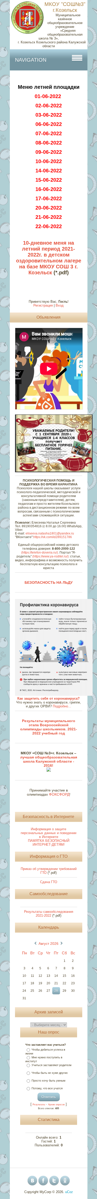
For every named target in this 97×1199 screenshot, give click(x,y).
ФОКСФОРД (59, 794)
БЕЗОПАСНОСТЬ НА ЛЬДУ (49, 582)
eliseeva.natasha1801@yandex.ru (50, 533)
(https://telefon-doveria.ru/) (39, 552)
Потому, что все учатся (47, 1088)
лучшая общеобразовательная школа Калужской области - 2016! (48, 761)
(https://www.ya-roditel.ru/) (50, 556)
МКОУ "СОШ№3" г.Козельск (64, 7)
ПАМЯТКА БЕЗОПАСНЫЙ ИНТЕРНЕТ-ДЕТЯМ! (48, 842)
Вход (60, 305)
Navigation (30, 60)
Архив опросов (56, 1104)
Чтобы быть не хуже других (50, 1072)
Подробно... (62, 706)
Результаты (39, 1104)
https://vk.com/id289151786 (52, 537)
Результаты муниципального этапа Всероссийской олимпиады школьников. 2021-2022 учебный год (48, 727)
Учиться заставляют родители (51, 1065)
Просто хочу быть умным (48, 1080)
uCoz (69, 1192)
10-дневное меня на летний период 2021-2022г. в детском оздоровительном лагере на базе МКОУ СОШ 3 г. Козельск (48, 257)
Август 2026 (48, 943)
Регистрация (43, 305)
